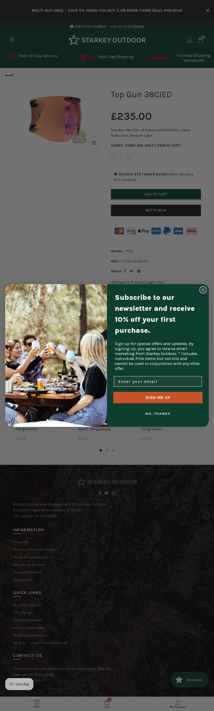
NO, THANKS (158, 414)
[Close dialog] (203, 290)
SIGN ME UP (158, 397)
